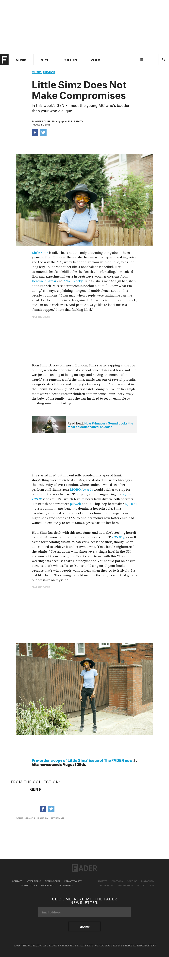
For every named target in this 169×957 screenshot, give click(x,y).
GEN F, (19, 818)
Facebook (117, 880)
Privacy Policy (73, 880)
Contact (17, 880)
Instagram (147, 880)
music (36, 71)
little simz (57, 818)
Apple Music (107, 885)
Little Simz (40, 253)
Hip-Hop (49, 71)
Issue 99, (43, 818)
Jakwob (75, 504)
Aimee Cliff (42, 121)
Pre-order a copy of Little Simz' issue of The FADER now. (83, 760)
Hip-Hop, (30, 818)
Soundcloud (125, 885)
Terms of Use (52, 880)
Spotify (141, 885)
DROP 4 (118, 537)
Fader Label (48, 885)
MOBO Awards (81, 489)
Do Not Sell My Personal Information (128, 945)
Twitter (102, 880)
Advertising (33, 880)
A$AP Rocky (73, 281)
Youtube (132, 880)
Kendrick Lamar (44, 281)
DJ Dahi (131, 504)
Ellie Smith (76, 121)
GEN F (35, 789)
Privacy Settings (87, 945)
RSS (152, 885)
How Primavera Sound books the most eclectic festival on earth (100, 424)
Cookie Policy (29, 885)
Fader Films (66, 885)
